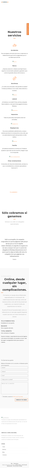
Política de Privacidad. (18, 396)
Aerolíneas (14, 83)
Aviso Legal (18, 464)
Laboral (14, 99)
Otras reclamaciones (14, 161)
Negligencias (14, 128)
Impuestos (14, 114)
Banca (14, 65)
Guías (3, 446)
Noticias (4, 449)
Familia (14, 145)
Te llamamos (13, 192)
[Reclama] (4, 2)
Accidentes (14, 50)
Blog (3, 452)
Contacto (4, 454)
